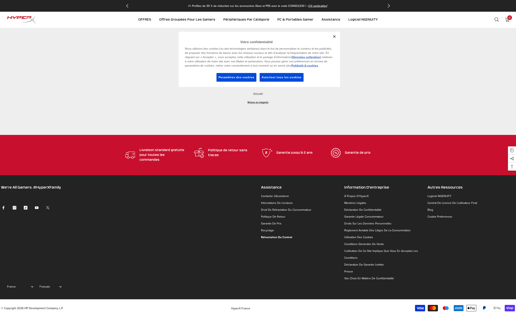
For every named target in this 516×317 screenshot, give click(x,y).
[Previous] (127, 6)
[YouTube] (37, 208)
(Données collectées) (306, 57)
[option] (258, 6)
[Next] (389, 6)
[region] (259, 59)
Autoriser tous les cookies (282, 77)
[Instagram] (14, 208)
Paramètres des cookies (236, 77)
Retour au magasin (258, 102)
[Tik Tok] (26, 208)
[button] (246, 22)
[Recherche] (496, 19)
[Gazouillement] (48, 208)
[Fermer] (334, 36)
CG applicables (317, 6)
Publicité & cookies (304, 65)
